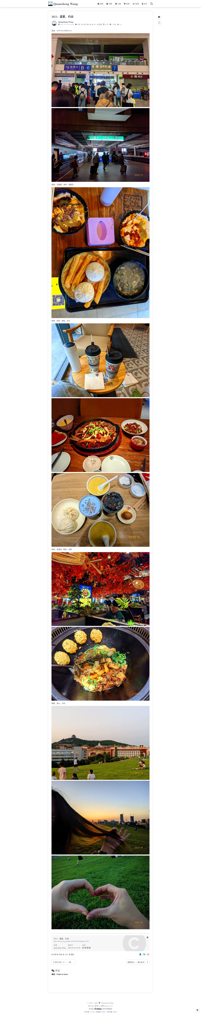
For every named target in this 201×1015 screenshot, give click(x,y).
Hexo (92, 1006)
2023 (95, 24)
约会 (89, 24)
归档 (110, 4)
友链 (137, 4)
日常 (78, 24)
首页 (101, 4)
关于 (145, 4)
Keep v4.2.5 (108, 1006)
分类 (119, 4)
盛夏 (100, 24)
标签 (128, 4)
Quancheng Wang (65, 3)
